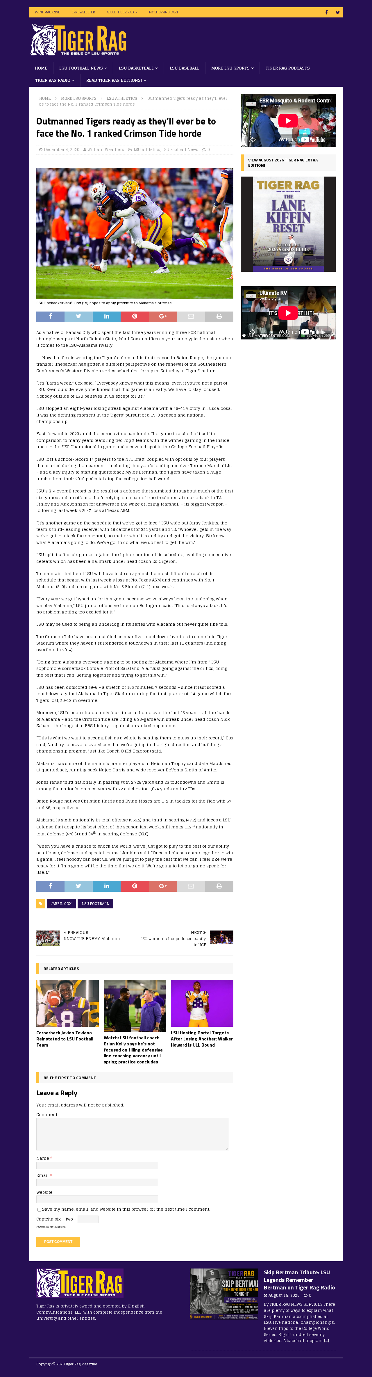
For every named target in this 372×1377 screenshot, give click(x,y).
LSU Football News (81, 68)
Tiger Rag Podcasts (288, 68)
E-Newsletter (83, 12)
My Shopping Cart (163, 12)
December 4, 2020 (61, 149)
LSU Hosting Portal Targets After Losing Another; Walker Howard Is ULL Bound (202, 1038)
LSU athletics (147, 149)
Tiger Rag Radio (52, 80)
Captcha (44, 1219)
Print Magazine (47, 12)
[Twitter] (338, 12)
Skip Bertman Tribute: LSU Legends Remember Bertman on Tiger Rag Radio (299, 1280)
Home (41, 68)
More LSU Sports (230, 68)
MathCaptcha (58, 1227)
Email (43, 1175)
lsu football (95, 904)
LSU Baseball (184, 68)
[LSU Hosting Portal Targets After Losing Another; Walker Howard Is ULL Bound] (202, 1003)
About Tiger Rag (120, 12)
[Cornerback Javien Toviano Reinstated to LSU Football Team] (67, 1003)
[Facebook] (326, 12)
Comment (46, 1114)
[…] (326, 1340)
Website (44, 1192)
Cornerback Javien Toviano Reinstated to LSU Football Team (64, 1038)
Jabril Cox (61, 904)
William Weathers (105, 149)
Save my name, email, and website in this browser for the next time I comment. (126, 1209)
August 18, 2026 (284, 1295)
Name (43, 1158)
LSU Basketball (136, 68)
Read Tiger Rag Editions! (114, 80)
